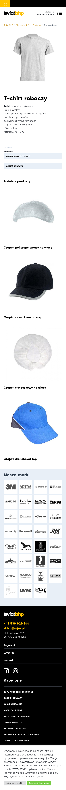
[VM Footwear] (40, 591)
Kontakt (8, 660)
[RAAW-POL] (40, 561)
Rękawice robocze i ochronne (21, 734)
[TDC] (40, 576)
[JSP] (10, 546)
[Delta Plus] (10, 517)
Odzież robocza (14, 166)
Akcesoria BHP (22, 25)
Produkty (37, 25)
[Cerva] (55, 502)
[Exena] (40, 517)
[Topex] (55, 576)
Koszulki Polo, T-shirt (18, 156)
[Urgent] (10, 591)
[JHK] (55, 531)
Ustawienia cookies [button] (15, 783)
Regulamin (10, 645)
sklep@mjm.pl (14, 628)
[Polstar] (55, 546)
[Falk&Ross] (55, 517)
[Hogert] (10, 531)
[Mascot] (40, 546)
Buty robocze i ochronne (18, 692)
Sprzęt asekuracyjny (16, 741)
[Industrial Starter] (40, 531)
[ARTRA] (26, 487)
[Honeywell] (26, 531)
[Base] (40, 487)
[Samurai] (10, 576)
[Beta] (55, 487)
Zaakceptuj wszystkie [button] (39, 783)
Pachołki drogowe (15, 728)
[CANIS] (40, 502)
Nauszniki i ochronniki (17, 716)
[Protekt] (26, 561)
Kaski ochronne (13, 704)
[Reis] (55, 561)
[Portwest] (10, 561)
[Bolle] (26, 502)
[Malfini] (26, 546)
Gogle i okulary (13, 698)
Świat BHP (8, 25)
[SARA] (26, 576)
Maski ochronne (13, 710)
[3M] (10, 487)
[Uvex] (26, 591)
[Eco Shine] (26, 517)
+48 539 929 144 (16, 623)
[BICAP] (10, 502)
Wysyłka (9, 652)
